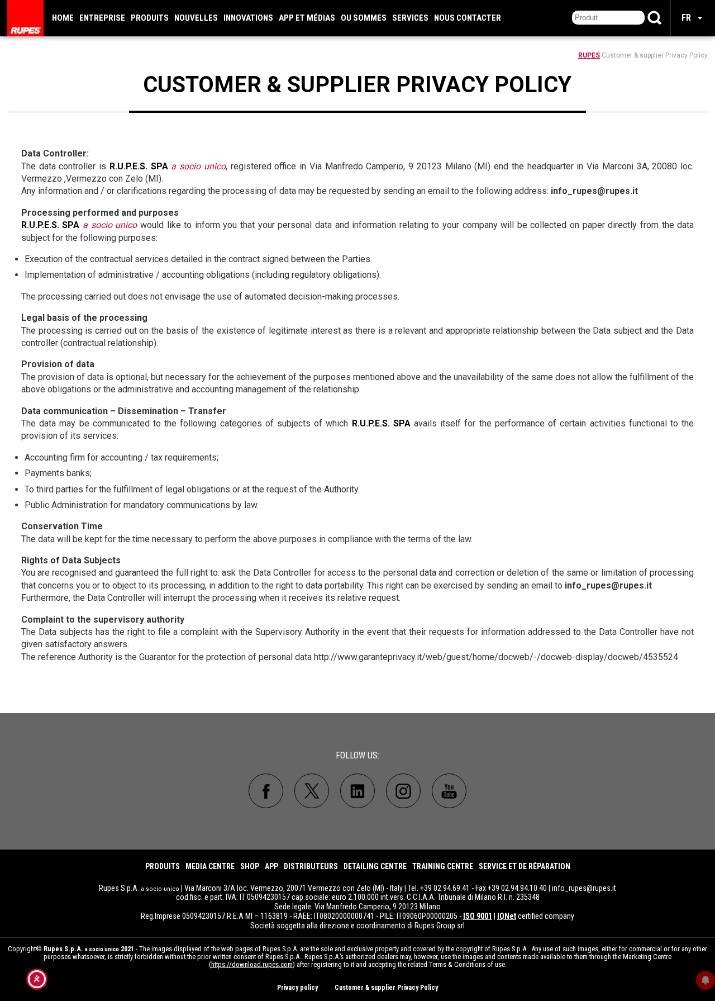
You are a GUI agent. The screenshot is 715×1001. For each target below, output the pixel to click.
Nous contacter (467, 18)
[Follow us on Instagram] (403, 791)
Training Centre (442, 866)
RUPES (589, 55)
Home (63, 18)
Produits (150, 18)
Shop (249, 866)
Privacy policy (297, 987)
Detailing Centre (375, 866)
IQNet (506, 916)
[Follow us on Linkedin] (357, 791)
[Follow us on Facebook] (266, 791)
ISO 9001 (477, 916)
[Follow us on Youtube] (449, 791)
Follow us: (357, 755)
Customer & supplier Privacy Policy (386, 987)
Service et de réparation (524, 866)
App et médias (307, 18)
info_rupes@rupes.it (584, 888)
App (271, 866)
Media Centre (210, 866)
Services (410, 18)
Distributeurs (311, 866)
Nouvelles (196, 18)
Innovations (248, 18)
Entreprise (102, 18)
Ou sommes (364, 18)
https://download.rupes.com (252, 964)
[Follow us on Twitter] (311, 791)
